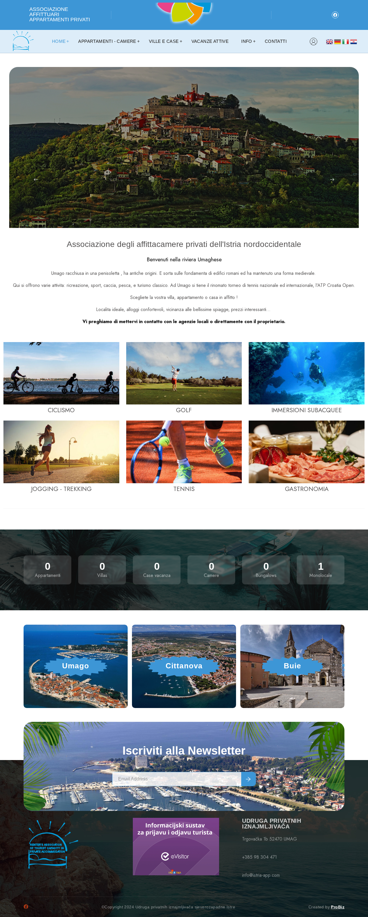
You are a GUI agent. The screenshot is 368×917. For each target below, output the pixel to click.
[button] (35, 179)
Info (246, 41)
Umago (75, 665)
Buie (292, 665)
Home (59, 41)
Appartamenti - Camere (107, 41)
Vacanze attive (210, 41)
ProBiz (337, 907)
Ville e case (164, 41)
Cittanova (184, 665)
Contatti (276, 41)
